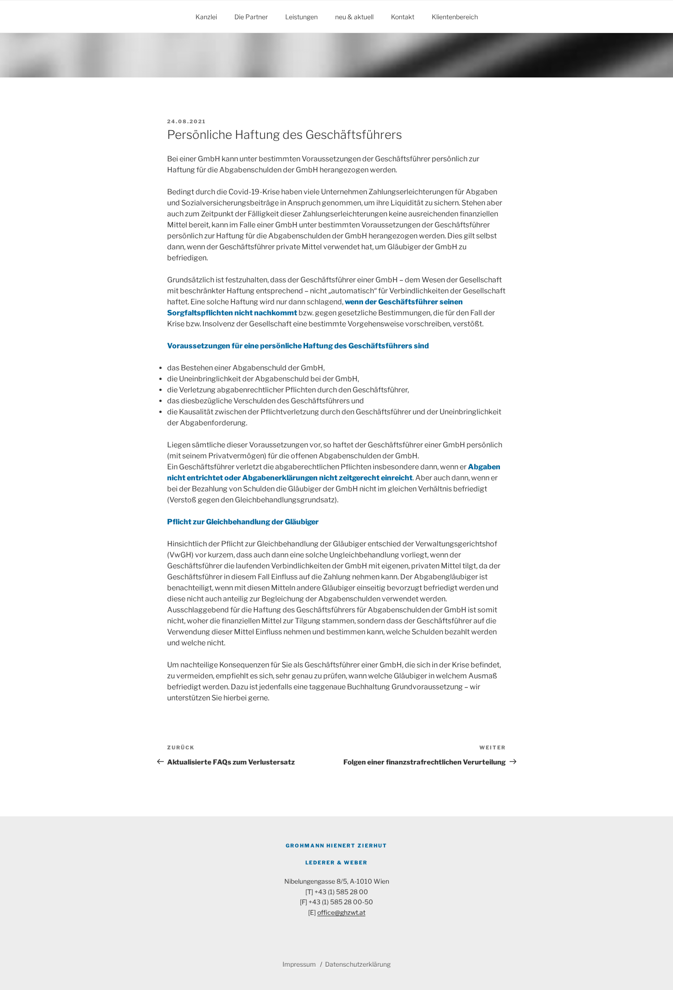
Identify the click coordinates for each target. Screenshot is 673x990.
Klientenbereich (455, 17)
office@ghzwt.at (341, 912)
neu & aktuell (354, 17)
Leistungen (301, 17)
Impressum (299, 964)
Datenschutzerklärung (358, 964)
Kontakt (402, 17)
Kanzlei (206, 17)
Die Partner (251, 17)
